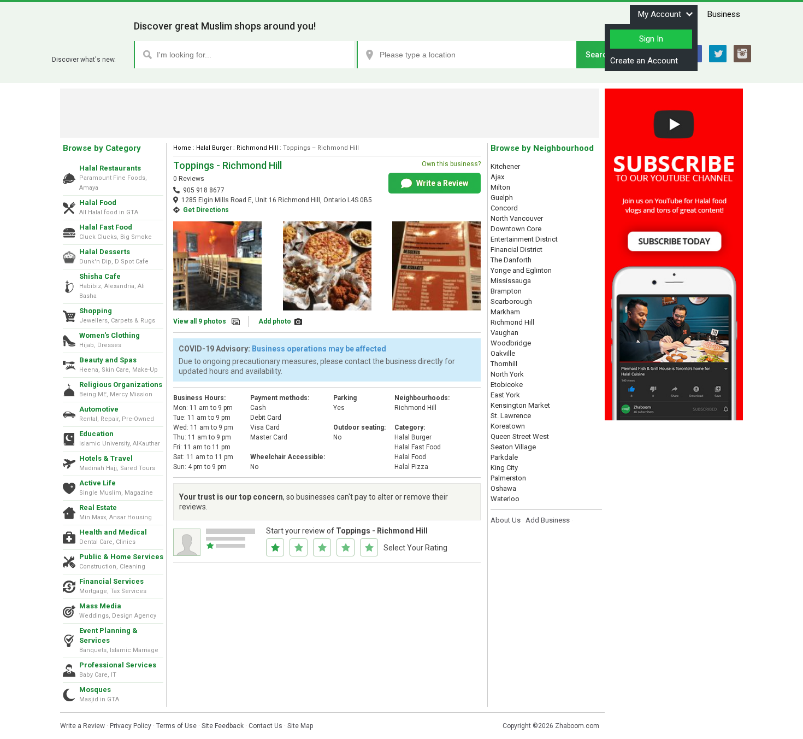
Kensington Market (520, 405)
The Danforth (511, 260)
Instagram (742, 53)
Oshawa (503, 488)
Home (182, 147)
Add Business (548, 520)
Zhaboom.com (577, 726)
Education (96, 434)
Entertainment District (524, 239)
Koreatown (508, 426)
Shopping (95, 311)
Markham (505, 312)
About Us (506, 520)
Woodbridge (511, 343)
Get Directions (206, 210)
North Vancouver (517, 218)
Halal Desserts (104, 252)
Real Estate (98, 507)
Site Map (300, 726)
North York (507, 374)
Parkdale (504, 457)
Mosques (95, 689)
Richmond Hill (257, 147)
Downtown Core (516, 229)
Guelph (502, 197)
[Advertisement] (330, 113)
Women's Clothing (109, 335)
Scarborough (511, 301)
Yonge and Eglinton (521, 270)
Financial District (516, 249)
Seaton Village (513, 447)
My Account (659, 14)
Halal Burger (214, 147)
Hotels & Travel (106, 458)
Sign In (651, 39)
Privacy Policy (130, 726)
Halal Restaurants (110, 168)
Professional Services (117, 665)
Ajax (497, 177)
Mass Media (100, 606)
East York (505, 395)
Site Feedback (223, 726)
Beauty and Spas (108, 360)
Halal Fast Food (105, 227)
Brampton (506, 291)
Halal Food (97, 202)
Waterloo (505, 499)
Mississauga (511, 281)
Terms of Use (176, 726)
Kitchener (505, 166)
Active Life (97, 483)
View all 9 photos (199, 321)
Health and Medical (113, 532)
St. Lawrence (511, 416)
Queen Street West (520, 436)
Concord (504, 208)
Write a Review (441, 183)
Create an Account (644, 61)
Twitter (718, 53)
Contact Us (265, 726)
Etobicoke (507, 384)
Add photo (274, 321)
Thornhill (504, 364)
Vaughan (504, 333)
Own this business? (451, 164)
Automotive (99, 409)
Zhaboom (89, 46)
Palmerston (508, 478)
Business (723, 14)
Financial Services (111, 581)
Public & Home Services (121, 557)
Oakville (503, 353)
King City (504, 468)
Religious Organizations (120, 384)
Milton (500, 187)
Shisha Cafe (100, 276)
